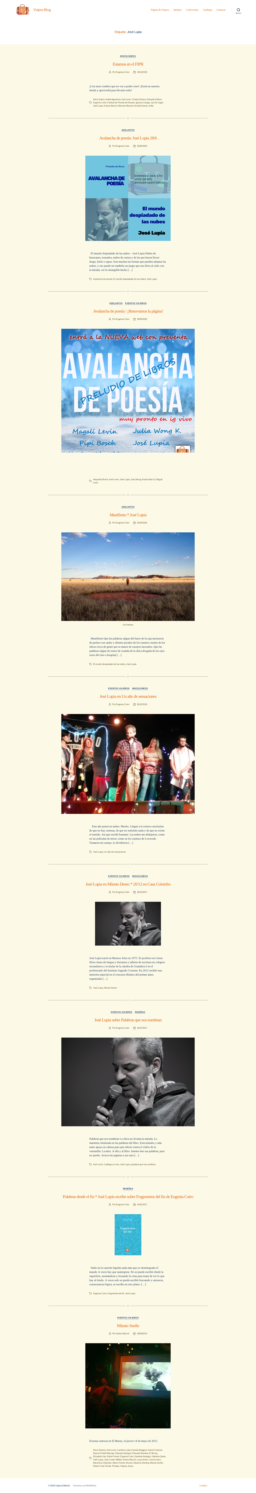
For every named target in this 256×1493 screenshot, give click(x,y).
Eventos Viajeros (136, 303)
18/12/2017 (142, 892)
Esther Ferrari (113, 1456)
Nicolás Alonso (141, 106)
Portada (115, 1466)
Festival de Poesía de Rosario (121, 102)
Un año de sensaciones (115, 852)
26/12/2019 (142, 704)
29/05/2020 (142, 319)
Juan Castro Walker (113, 1460)
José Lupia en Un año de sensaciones (128, 696)
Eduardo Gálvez (154, 99)
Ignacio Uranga (143, 102)
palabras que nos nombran (143, 1164)
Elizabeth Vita (99, 1456)
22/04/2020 (142, 523)
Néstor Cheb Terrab (102, 1466)
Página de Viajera (160, 9)
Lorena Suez (155, 1460)
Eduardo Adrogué (123, 1453)
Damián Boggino (139, 1450)
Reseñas (140, 1012)
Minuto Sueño (128, 1325)
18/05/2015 (142, 1333)
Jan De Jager (157, 102)
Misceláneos (128, 56)
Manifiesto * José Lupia (128, 514)
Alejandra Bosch (100, 479)
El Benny (153, 1453)
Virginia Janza (126, 1466)
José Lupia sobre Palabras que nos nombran (127, 1019)
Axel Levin (126, 99)
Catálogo (207, 9)
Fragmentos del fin (115, 1293)
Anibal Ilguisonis (112, 99)
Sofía (151, 106)
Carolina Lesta (123, 1450)
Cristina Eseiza (139, 99)
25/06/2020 (142, 146)
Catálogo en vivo (111, 1164)
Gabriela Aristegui (142, 1456)
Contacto (221, 9)
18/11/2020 (142, 72)
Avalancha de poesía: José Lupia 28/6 (128, 138)
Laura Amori (142, 1460)
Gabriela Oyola (158, 1456)
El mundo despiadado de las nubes (129, 279)
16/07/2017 (142, 1028)
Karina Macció (110, 106)
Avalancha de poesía (102, 279)
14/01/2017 (142, 1204)
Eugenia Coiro (122, 72)
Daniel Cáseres (155, 1450)
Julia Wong (136, 479)
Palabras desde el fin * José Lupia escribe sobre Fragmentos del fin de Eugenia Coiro (128, 1196)
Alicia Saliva (99, 99)
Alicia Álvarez (99, 1450)
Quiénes (177, 9)
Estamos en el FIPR (128, 64)
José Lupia (98, 106)
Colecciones (192, 9)
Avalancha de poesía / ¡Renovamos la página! (128, 311)
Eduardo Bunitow (140, 1453)
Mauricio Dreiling (141, 1463)
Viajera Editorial (62, 1485)
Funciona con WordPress (84, 1485)
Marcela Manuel (125, 106)
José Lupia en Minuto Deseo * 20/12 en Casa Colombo (128, 884)
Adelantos (128, 130)
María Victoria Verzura (123, 1463)
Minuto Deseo (110, 988)
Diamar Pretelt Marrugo (103, 1453)
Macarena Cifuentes (102, 1463)
